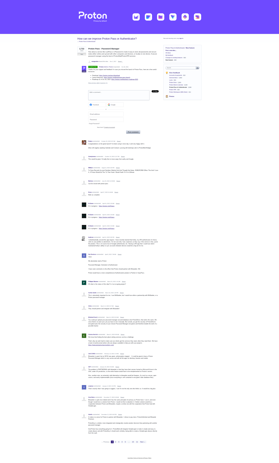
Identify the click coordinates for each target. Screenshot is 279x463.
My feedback (169, 55)
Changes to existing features (174, 57)
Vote (82, 54)
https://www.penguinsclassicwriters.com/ (101, 345)
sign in (181, 38)
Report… (120, 61)
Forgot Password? (94, 123)
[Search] (197, 67)
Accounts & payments (175, 75)
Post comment (133, 132)
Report (119, 141)
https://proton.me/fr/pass (106, 206)
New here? (106, 127)
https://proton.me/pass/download (109, 75)
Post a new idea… (171, 50)
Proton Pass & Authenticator (175, 48)
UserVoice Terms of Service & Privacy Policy (139, 458)
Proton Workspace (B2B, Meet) (178, 92)
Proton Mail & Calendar (176, 85)
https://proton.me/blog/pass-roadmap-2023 (124, 79)
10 (133, 442)
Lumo (171, 80)
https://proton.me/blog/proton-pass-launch (117, 77)
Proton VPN (173, 89)
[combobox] (181, 68)
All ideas (168, 53)
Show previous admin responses (97, 83)
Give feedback (174, 73)
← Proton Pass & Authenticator (86, 41)
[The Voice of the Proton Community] (139, 17)
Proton (171, 96)
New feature (190, 48)
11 (137, 442)
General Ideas (173, 77)
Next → (142, 442)
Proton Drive (173, 82)
